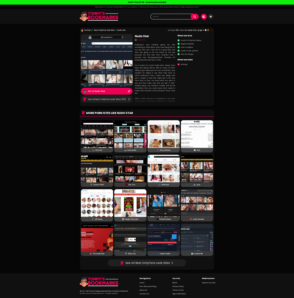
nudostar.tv (107, 37)
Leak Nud (165, 184)
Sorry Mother (165, 150)
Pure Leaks (131, 150)
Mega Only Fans (132, 219)
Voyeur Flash (98, 184)
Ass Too (131, 184)
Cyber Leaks (165, 253)
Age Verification (179, 294)
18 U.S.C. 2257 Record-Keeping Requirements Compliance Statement (104, 291)
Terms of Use (178, 290)
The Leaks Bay (98, 253)
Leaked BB (198, 253)
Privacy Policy (178, 286)
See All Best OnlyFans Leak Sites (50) (107, 99)
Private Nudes (165, 219)
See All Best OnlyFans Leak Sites (147, 263)
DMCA (174, 283)
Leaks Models (198, 219)
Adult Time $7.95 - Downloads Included (147, 2)
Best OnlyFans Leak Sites (104, 30)
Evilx (198, 150)
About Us (143, 290)
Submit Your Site (208, 283)
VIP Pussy (98, 219)
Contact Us (144, 294)
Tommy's (87, 30)
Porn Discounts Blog (148, 286)
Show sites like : (184, 30)
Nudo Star (100, 91)
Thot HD (98, 150)
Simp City (132, 253)
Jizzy (198, 184)
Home (142, 283)
